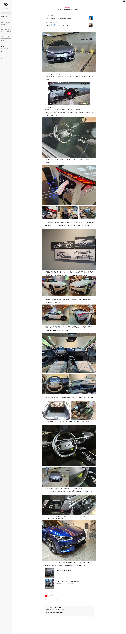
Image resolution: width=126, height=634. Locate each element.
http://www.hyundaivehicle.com (51, 22)
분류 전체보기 (4, 16)
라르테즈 (6, 8)
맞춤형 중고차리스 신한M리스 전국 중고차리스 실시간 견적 (57, 17)
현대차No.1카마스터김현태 (51, 24)
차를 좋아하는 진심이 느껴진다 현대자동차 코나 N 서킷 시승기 (52, 599)
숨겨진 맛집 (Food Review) (6, 41)
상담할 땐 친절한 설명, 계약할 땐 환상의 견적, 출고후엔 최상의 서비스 (57, 25)
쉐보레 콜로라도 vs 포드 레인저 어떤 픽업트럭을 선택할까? (52, 601)
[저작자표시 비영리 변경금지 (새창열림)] (51, 595)
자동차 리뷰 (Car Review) (5, 22)
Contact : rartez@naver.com (6, 18)
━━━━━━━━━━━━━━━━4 (7, 43)
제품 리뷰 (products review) (6, 40)
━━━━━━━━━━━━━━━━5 (7, 20)
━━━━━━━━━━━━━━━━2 (7, 34)
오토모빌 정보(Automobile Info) (7, 33)
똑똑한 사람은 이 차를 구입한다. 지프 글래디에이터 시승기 (54, 614)
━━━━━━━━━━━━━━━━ (7, 27)
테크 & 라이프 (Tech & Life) (5, 26)
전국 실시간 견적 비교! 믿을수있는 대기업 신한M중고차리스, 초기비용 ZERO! (58, 18)
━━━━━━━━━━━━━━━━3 (7, 38)
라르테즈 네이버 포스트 (4, 48)
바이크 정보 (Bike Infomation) (6, 31)
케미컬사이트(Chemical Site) (6, 36)
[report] (47, 618)
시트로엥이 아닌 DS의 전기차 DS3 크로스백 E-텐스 (51, 600)
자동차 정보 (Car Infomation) (6, 29)
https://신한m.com (49, 15)
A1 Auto (3, 24)
